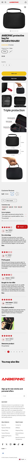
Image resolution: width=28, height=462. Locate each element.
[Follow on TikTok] (18, 444)
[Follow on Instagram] (10, 444)
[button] (5, 45)
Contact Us (18, 425)
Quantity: (4, 62)
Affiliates (18, 427)
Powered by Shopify (13, 457)
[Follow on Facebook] (3, 444)
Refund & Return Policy (20, 433)
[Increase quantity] (9, 65)
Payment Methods (6, 427)
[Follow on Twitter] (7, 444)
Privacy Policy (5, 430)
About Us (4, 425)
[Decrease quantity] (4, 65)
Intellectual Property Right (6, 436)
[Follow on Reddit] (22, 444)
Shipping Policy (19, 430)
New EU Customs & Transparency (20, 438)
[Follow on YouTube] (14, 444)
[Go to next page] (22, 352)
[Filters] (3, 200)
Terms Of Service (6, 433)
